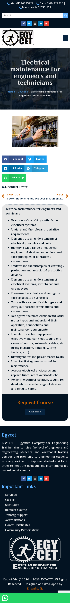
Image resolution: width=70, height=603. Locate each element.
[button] (65, 38)
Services (11, 495)
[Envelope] (46, 23)
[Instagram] (35, 23)
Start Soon (12, 505)
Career (9, 500)
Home (11, 92)
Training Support (16, 515)
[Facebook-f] (23, 23)
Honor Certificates (17, 525)
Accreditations (15, 520)
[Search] (65, 15)
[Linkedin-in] (40, 23)
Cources (23, 92)
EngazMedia (35, 588)
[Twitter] (29, 23)
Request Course (16, 510)
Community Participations (22, 530)
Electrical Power (16, 187)
